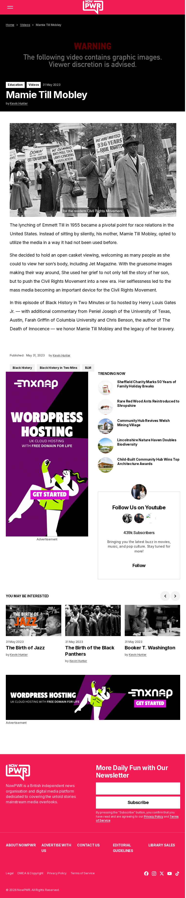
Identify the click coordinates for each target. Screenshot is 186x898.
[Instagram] (154, 873)
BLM (88, 368)
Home (10, 25)
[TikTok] (177, 873)
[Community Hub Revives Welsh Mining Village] (105, 426)
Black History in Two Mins (58, 368)
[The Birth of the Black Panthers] (93, 620)
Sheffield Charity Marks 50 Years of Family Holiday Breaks (146, 384)
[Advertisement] (47, 454)
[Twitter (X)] (162, 873)
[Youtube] (169, 873)
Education (15, 85)
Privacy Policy (153, 816)
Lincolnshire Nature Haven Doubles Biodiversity (147, 442)
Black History (22, 368)
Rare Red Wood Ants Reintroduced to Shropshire (148, 403)
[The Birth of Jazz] (33, 620)
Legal (10, 873)
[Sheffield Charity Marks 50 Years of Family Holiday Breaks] (105, 387)
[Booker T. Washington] (152, 620)
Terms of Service (82, 873)
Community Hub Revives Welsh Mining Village (143, 422)
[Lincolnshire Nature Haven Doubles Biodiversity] (105, 445)
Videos (25, 25)
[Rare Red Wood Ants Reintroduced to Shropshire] (105, 407)
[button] (10, 7)
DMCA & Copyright (30, 873)
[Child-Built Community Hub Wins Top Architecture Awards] (105, 465)
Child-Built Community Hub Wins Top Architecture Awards (148, 461)
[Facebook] (146, 873)
